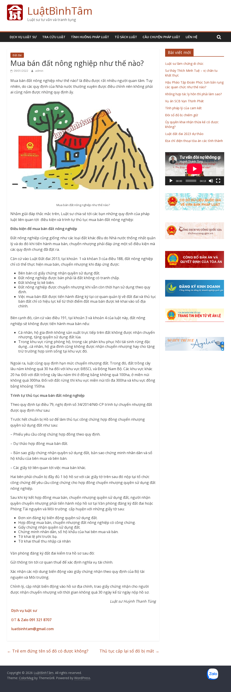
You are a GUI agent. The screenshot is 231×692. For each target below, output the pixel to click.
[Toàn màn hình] (218, 181)
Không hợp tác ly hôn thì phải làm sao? (193, 94)
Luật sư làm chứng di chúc (184, 63)
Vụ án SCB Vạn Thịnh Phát (184, 101)
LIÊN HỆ (191, 37)
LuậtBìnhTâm (59, 11)
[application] (194, 168)
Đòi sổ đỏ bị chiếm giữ (181, 115)
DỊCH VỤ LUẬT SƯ (23, 37)
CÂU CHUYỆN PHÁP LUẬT (161, 37)
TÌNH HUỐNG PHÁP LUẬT (90, 37)
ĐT (30, 619)
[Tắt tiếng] (211, 181)
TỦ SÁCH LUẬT (126, 37)
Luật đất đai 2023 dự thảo (184, 134)
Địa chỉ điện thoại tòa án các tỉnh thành (194, 141)
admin (39, 71)
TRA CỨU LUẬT (53, 37)
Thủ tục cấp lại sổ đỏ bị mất (129, 651)
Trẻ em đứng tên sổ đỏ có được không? (47, 651)
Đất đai (17, 55)
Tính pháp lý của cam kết (183, 108)
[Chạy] (171, 181)
